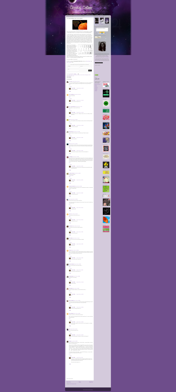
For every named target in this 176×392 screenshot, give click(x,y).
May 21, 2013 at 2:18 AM (74, 213)
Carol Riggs (70, 156)
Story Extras (101, 14)
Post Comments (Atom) (73, 383)
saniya (70, 213)
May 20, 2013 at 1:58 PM (75, 156)
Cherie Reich (70, 288)
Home (68, 14)
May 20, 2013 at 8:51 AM (76, 81)
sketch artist (70, 75)
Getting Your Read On (72, 186)
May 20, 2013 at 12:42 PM (74, 143)
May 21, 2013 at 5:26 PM (76, 288)
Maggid (70, 341)
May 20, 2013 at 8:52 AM (77, 94)
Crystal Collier (73, 88)
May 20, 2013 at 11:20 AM (80, 100)
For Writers (96, 14)
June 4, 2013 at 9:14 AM (80, 357)
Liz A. (70, 199)
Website (96, 85)
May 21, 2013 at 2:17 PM (80, 257)
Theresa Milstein (71, 313)
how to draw (81, 74)
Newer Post (69, 382)
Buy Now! (96, 24)
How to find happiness (86, 74)
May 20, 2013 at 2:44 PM (78, 186)
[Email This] (67, 77)
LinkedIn (96, 89)
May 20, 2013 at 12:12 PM (80, 125)
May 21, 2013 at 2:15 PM (80, 231)
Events (80, 14)
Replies (71, 86)
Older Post (91, 382)
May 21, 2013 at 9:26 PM (77, 300)
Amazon (96, 86)
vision (73, 75)
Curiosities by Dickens (81, 30)
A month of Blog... (71, 175)
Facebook (96, 88)
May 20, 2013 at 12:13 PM (76, 131)
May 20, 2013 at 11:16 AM (80, 88)
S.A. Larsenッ (71, 81)
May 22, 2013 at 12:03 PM (80, 294)
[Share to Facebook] (69, 77)
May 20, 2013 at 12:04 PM (74, 119)
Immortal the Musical (97, 84)
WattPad (96, 90)
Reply (69, 84)
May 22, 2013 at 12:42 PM (80, 334)
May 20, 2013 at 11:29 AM (80, 112)
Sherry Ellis (70, 238)
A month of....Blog (71, 173)
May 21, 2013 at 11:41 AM (75, 238)
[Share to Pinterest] (70, 77)
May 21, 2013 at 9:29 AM (80, 207)
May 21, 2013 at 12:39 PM (75, 250)
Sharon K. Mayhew (71, 264)
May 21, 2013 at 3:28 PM (76, 276)
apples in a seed (72, 74)
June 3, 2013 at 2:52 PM (74, 341)
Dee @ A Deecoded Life (72, 106)
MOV (69, 119)
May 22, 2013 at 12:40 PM (80, 321)
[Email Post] (78, 73)
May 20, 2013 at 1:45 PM (80, 137)
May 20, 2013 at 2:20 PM (77, 173)
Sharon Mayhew (88, 61)
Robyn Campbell (69, 62)
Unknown (70, 250)
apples (69, 74)
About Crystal (76, 14)
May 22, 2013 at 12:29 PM (80, 307)
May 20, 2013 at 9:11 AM (79, 106)
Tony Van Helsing (71, 94)
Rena (69, 143)
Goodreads (96, 87)
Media (83, 14)
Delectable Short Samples (89, 14)
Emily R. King (71, 131)
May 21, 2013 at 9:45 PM (77, 313)
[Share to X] (68, 77)
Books (71, 14)
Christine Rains (71, 276)
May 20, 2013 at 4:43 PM (80, 166)
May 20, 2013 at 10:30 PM (74, 199)
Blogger (92, 389)
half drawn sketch (77, 74)
